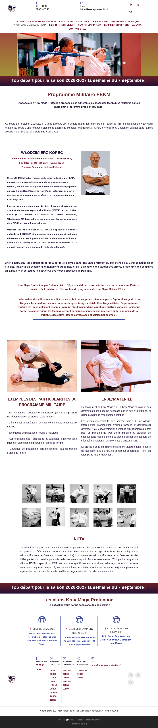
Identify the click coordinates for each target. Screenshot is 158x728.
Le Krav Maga (100, 21)
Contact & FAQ (77, 29)
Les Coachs (66, 21)
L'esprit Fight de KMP (62, 25)
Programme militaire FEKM (29, 25)
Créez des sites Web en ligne (89, 719)
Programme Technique (125, 21)
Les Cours (82, 21)
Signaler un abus (78, 723)
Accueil (20, 21)
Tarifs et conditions (116, 25)
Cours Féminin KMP (89, 25)
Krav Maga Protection (42, 21)
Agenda (136, 25)
